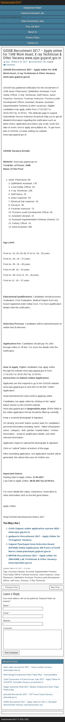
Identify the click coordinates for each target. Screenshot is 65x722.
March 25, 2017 (20, 62)
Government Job (38, 62)
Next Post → (56, 587)
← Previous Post (10, 587)
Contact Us (32, 43)
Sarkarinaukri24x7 (11, 2)
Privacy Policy (32, 37)
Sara (8, 62)
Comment (7, 628)
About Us (32, 32)
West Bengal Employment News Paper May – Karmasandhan (30, 675)
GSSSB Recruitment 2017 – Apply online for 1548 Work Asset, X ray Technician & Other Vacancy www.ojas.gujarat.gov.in (32, 54)
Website (6, 621)
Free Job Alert (32, 26)
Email (6, 613)
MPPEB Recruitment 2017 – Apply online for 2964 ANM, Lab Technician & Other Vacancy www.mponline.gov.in (32, 559)
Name (6, 605)
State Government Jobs (32, 21)
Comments (10, 65)
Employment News (32, 7)
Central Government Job (32, 13)
